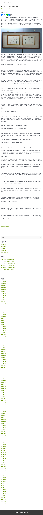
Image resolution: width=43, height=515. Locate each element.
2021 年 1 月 (3, 411)
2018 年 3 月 (3, 477)
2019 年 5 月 (3, 450)
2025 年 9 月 (3, 303)
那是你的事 (3, 246)
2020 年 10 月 (3, 417)
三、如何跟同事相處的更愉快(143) (8, 263)
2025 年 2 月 (3, 316)
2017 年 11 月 (3, 485)
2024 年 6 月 (3, 332)
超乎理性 (3, 248)
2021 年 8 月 (3, 398)
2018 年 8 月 (3, 468)
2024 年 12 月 (3, 320)
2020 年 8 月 (3, 421)
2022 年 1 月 (3, 388)
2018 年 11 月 (3, 462)
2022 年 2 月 (3, 386)
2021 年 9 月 (3, 396)
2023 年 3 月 (3, 361)
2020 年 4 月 (3, 429)
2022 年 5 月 (3, 380)
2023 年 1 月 (3, 365)
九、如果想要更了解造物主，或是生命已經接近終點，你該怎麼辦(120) (15, 275)
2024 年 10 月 (3, 324)
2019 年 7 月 (3, 446)
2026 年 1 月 (3, 295)
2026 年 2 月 (3, 293)
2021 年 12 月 (3, 390)
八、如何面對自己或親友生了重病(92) (8, 273)
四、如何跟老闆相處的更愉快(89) (7, 265)
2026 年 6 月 (3, 285)
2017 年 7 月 (3, 493)
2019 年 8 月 (3, 444)
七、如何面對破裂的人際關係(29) (7, 271)
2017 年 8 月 (3, 491)
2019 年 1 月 (3, 458)
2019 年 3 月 (3, 454)
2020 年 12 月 (3, 413)
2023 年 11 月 (3, 345)
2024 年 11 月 (3, 322)
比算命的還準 (3, 250)
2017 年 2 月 (3, 503)
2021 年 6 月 (3, 402)
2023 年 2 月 (3, 363)
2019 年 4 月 (3, 452)
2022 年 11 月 (3, 369)
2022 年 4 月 (3, 382)
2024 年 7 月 (3, 330)
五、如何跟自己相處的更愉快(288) (8, 267)
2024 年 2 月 (3, 340)
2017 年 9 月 (3, 489)
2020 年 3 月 (3, 431)
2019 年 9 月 (3, 442)
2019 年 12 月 (3, 437)
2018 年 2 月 (3, 479)
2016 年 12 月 (3, 506)
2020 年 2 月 (3, 433)
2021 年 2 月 (3, 409)
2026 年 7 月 (3, 283)
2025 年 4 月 (3, 312)
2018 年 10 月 (3, 464)
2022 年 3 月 (3, 384)
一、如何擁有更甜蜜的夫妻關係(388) (8, 259)
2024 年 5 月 (3, 334)
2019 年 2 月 (3, 456)
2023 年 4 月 (3, 359)
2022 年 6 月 (3, 378)
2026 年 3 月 (3, 291)
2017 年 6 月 (3, 495)
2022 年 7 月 (3, 376)
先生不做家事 (3, 244)
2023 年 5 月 (3, 357)
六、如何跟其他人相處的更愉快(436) (8, 269)
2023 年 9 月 (3, 349)
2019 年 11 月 (3, 439)
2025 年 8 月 (3, 305)
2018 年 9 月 (3, 466)
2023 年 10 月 (3, 347)
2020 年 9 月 (3, 419)
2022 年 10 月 (3, 371)
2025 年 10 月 (3, 301)
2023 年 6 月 (3, 355)
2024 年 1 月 (3, 342)
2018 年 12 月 (3, 460)
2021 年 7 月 (3, 400)
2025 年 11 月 (3, 299)
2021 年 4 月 (3, 406)
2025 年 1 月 (3, 318)
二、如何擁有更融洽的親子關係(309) (8, 261)
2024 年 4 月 (3, 336)
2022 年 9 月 (3, 373)
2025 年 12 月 (3, 297)
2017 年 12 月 (3, 483)
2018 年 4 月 (3, 475)
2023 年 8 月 (3, 351)
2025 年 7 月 (3, 307)
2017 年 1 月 (3, 505)
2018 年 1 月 (3, 481)
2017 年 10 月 (3, 487)
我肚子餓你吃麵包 (4, 252)
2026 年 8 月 (3, 281)
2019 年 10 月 (3, 441)
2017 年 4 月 (3, 499)
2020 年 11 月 (3, 415)
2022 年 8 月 (3, 375)
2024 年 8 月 (3, 328)
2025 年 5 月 (3, 310)
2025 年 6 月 (3, 309)
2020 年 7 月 (3, 423)
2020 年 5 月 (3, 427)
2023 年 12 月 (3, 343)
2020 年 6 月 (3, 425)
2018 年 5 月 (3, 473)
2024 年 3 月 (3, 338)
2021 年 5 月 (3, 404)
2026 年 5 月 (3, 287)
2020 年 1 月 (3, 435)
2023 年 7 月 (3, 353)
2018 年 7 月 (3, 470)
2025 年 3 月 (3, 314)
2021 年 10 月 (3, 394)
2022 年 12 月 (3, 367)
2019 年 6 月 (3, 448)
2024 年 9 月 (3, 326)
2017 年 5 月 (3, 497)
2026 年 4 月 (3, 289)
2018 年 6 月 (3, 472)
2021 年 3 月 (3, 408)
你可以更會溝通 (6, 2)
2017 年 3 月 (3, 501)
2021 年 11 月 (3, 392)
